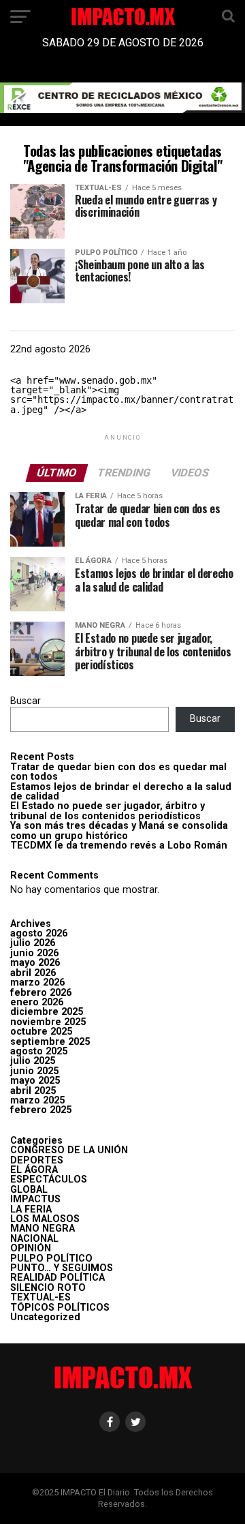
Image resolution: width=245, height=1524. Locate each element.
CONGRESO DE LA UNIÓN (69, 1150)
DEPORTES (36, 1160)
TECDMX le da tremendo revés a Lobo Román (118, 845)
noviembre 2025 (48, 1022)
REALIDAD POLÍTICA (57, 1277)
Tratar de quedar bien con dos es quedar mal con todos (118, 771)
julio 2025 (32, 1061)
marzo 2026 (37, 982)
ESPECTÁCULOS (48, 1179)
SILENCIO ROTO (48, 1288)
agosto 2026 (38, 933)
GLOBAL (29, 1189)
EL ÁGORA (34, 1170)
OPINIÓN (30, 1248)
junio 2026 (34, 953)
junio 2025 (34, 1071)
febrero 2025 (40, 1110)
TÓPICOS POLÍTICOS (60, 1307)
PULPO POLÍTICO (51, 1258)
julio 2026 (32, 943)
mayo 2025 (35, 1080)
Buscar (25, 701)
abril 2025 (33, 1091)
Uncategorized (45, 1317)
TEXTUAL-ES (40, 1297)
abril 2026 (33, 973)
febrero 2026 (40, 993)
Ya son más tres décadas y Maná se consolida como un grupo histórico (119, 830)
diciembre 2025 (46, 1012)
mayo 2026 (35, 963)
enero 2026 (36, 1002)
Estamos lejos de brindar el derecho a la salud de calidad (120, 791)
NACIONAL (34, 1239)
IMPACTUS (35, 1199)
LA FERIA (31, 1209)
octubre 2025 (41, 1031)
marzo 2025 (37, 1100)
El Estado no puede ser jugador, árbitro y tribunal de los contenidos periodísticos (107, 810)
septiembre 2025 (50, 1042)
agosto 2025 (38, 1051)
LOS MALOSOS (45, 1219)
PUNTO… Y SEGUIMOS (61, 1268)
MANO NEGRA (42, 1228)
